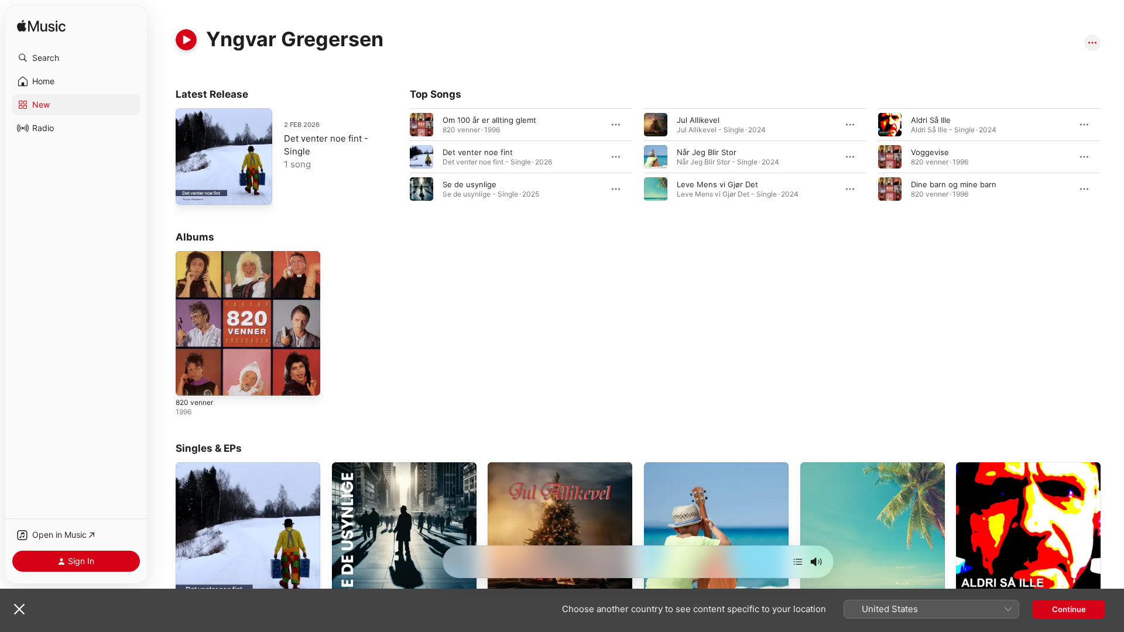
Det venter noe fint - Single (226, 467)
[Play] (186, 39)
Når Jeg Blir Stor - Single (689, 467)
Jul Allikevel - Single (524, 467)
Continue (1069, 609)
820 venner (197, 255)
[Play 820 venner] (190, 381)
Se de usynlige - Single (374, 467)
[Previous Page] (398, 157)
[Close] (19, 609)
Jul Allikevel (698, 120)
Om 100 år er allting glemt (489, 120)
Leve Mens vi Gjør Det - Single (856, 467)
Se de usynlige (469, 184)
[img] (41, 26)
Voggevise (930, 152)
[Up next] (798, 562)
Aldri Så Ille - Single (991, 467)
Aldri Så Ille (931, 120)
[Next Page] (1112, 157)
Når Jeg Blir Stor (706, 152)
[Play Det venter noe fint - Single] (190, 190)
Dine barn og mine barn (953, 184)
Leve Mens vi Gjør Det (717, 184)
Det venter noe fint (478, 152)
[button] (76, 58)
